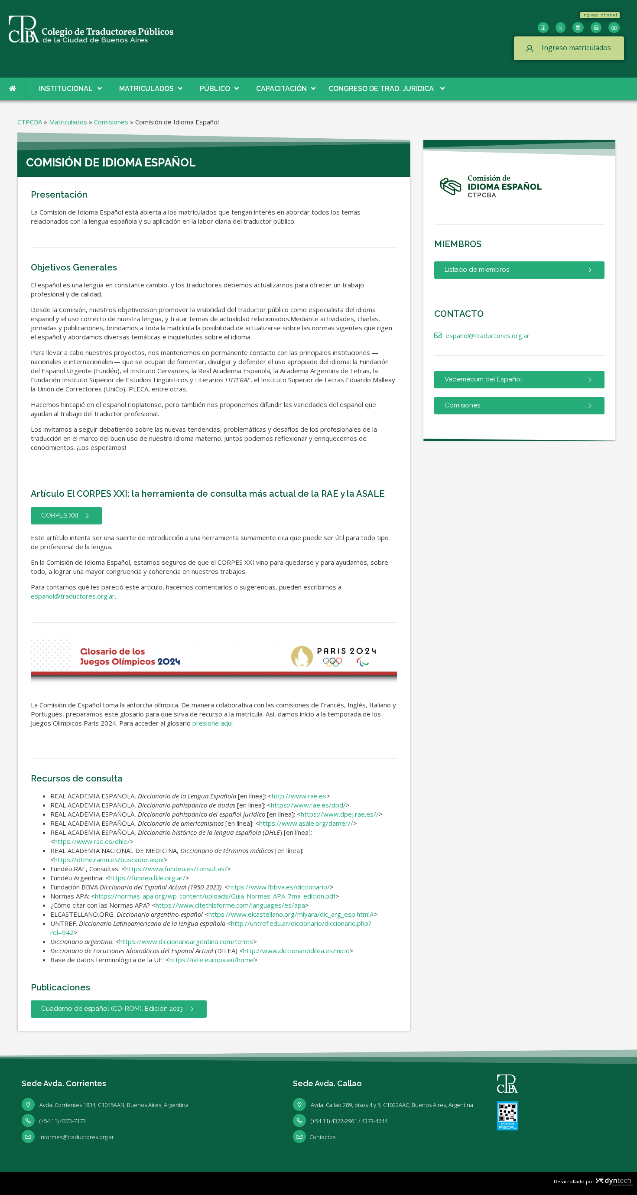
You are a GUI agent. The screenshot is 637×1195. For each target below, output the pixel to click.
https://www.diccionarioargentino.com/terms (186, 941)
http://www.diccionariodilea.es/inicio (296, 950)
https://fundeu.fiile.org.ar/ (147, 877)
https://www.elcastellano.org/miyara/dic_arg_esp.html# (291, 914)
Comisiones (111, 121)
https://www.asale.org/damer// (306, 823)
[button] (600, 15)
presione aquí (212, 723)
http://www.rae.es (299, 795)
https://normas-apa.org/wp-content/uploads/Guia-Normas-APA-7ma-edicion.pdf (215, 896)
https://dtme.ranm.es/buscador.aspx (109, 859)
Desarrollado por (575, 1181)
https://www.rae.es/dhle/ (92, 841)
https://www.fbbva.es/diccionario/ (279, 886)
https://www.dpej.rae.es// (340, 814)
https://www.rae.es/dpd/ (308, 805)
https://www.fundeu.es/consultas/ (176, 868)
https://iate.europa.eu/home (211, 959)
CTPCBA (29, 121)
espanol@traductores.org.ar (73, 596)
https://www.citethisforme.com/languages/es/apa (230, 905)
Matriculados (68, 121)
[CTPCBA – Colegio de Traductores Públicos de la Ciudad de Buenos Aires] (91, 28)
